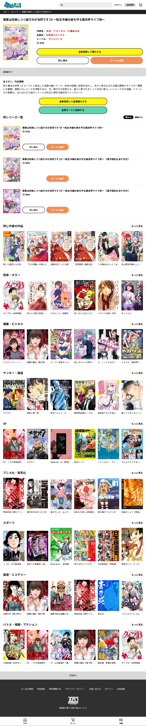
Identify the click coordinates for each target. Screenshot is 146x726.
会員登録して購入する (89, 51)
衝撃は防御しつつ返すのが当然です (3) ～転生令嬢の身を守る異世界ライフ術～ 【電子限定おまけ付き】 (76, 190)
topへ (73, 675)
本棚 (121, 723)
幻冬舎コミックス (55, 35)
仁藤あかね (73, 31)
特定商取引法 (55, 689)
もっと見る (137, 226)
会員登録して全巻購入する (73, 101)
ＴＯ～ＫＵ (59, 31)
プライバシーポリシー (75, 689)
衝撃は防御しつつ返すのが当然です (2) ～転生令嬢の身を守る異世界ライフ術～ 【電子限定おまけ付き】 (76, 159)
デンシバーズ (55, 39)
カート (73, 723)
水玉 (48, 31)
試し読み (62, 60)
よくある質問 (27, 689)
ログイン (118, 5)
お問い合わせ (95, 689)
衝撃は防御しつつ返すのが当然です (36, 12)
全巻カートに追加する (73, 110)
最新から (139, 117)
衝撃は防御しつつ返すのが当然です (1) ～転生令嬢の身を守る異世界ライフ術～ (63, 127)
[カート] (140, 5)
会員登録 (130, 5)
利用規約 (41, 689)
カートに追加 (116, 60)
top (5, 12)
